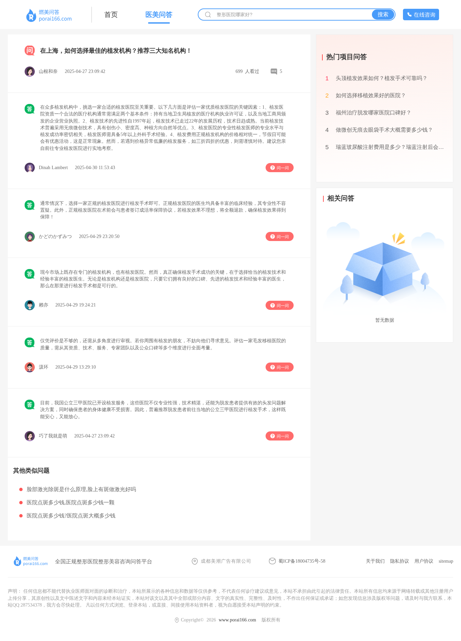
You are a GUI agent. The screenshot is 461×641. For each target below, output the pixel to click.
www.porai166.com (237, 619)
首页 (111, 14)
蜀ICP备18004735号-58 (301, 561)
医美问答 (158, 14)
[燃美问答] (50, 15)
